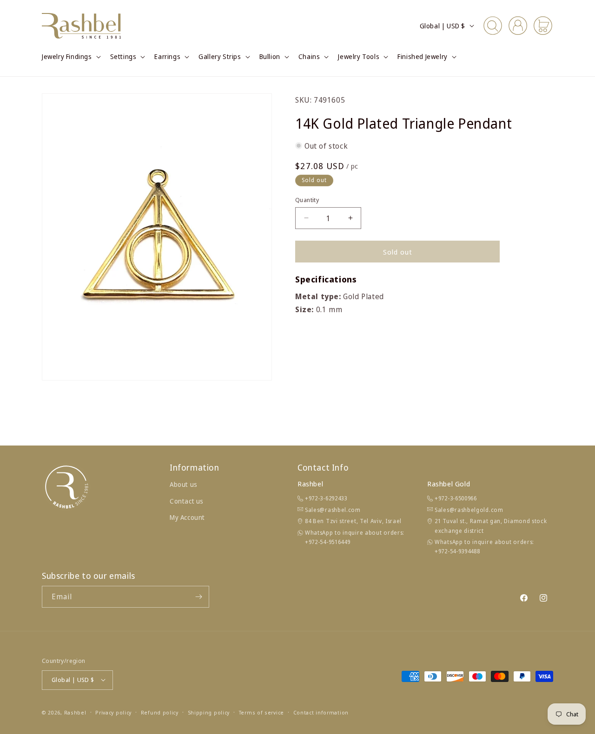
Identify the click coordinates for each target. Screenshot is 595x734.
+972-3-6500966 (456, 498)
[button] (70, 56)
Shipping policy (209, 711)
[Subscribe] (198, 597)
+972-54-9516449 (327, 542)
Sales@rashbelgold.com (469, 510)
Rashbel (75, 711)
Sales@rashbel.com (333, 510)
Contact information (321, 711)
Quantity (307, 199)
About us (184, 484)
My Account (187, 517)
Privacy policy (113, 711)
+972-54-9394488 (457, 551)
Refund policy (159, 711)
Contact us (187, 500)
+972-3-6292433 (326, 498)
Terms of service (261, 711)
